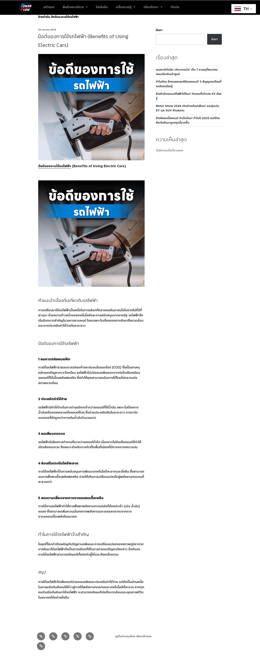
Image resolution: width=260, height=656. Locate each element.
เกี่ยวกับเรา (151, 6)
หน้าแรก (48, 6)
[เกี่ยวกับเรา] (90, 636)
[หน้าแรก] (41, 636)
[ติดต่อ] (41, 646)
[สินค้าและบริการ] (53, 636)
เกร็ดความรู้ (123, 6)
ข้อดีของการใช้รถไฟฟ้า (54, 166)
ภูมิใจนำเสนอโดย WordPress (133, 636)
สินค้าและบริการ (73, 6)
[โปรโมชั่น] (65, 636)
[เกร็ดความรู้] (78, 636)
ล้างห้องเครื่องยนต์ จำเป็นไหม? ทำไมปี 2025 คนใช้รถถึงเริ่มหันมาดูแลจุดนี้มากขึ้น (188, 120)
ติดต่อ (175, 6)
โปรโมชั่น (102, 6)
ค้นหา (159, 30)
